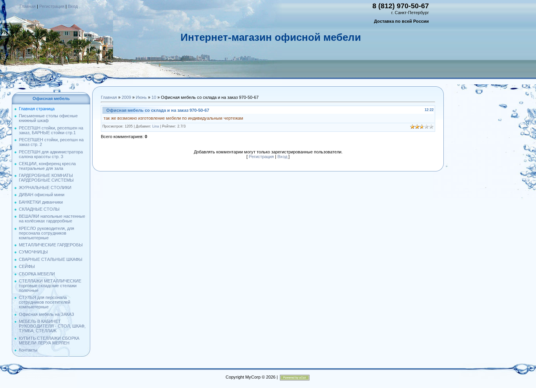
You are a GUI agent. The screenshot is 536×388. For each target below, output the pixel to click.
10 (153, 97)
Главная (28, 6)
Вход (73, 6)
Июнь (141, 97)
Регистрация (51, 6)
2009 (126, 97)
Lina (155, 126)
